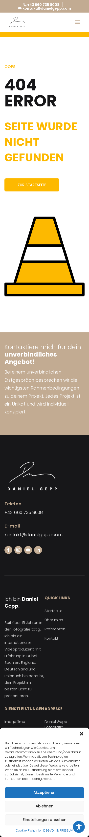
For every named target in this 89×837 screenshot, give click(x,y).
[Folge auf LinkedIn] (38, 550)
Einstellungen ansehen (45, 819)
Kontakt (51, 638)
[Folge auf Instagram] (18, 550)
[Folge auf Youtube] (28, 550)
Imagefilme (14, 721)
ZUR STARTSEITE (32, 185)
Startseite (53, 610)
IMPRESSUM (64, 830)
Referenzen (54, 629)
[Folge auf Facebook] (8, 550)
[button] (81, 733)
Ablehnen (44, 806)
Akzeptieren (44, 792)
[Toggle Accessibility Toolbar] (78, 826)
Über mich (53, 619)
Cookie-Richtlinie (28, 830)
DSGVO (48, 830)
